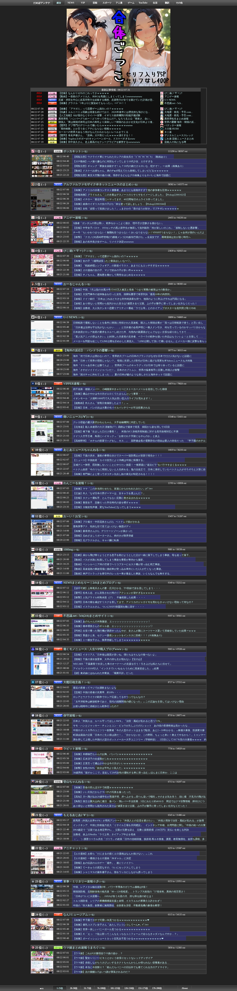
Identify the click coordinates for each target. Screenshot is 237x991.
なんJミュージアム (75, 914)
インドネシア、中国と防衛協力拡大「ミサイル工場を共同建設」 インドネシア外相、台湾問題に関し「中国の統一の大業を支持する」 (139, 827)
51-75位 (87, 988)
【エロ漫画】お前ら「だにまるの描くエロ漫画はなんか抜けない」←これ (113, 853)
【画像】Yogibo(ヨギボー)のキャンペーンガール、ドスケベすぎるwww (97, 139)
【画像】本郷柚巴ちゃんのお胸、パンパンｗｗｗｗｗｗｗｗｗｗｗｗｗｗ (113, 754)
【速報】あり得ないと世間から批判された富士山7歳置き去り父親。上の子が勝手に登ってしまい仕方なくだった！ (135, 303)
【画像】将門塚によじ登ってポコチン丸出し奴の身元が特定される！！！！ (114, 474)
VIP (83, 2)
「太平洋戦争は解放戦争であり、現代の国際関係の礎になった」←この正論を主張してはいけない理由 (128, 701)
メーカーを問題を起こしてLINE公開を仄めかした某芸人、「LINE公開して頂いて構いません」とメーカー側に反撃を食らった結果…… (140, 343)
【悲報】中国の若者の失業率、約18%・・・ (97, 692)
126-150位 (129, 988)
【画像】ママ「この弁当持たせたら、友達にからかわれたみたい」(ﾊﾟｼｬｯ (113, 488)
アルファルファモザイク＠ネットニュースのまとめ (97, 184)
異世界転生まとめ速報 (176, 118)
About (185, 988)
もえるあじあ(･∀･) (75, 815)
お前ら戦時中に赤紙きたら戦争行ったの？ (96, 706)
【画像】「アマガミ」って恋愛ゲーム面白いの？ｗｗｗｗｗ (91, 109)
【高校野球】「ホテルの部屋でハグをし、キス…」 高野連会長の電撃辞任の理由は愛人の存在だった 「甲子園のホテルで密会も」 (139, 442)
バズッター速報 (172, 125)
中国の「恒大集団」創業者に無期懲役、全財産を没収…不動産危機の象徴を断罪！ (117, 905)
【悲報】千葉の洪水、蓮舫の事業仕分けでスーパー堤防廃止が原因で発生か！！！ (117, 455)
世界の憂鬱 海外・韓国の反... (180, 122)
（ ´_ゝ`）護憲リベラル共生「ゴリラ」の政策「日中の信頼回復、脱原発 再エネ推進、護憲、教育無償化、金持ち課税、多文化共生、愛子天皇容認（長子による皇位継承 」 (139, 841)
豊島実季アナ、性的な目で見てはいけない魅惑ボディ (102, 526)
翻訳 (167, 2)
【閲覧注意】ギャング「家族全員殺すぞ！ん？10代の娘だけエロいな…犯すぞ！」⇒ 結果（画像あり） (129, 166)
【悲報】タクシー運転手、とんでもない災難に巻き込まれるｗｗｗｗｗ (111, 498)
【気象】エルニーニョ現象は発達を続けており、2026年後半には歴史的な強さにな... (104, 112)
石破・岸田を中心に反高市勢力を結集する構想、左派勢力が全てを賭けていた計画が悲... (106, 100)
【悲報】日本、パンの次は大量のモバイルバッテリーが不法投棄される (111, 407)
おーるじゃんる (73, 284)
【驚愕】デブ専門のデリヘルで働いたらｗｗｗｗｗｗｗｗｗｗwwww (96, 125)
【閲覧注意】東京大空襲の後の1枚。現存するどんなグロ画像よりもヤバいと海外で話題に (122, 175)
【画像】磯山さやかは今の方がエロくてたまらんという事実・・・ (109, 393)
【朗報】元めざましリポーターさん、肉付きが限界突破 (103, 535)
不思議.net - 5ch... (173, 103)
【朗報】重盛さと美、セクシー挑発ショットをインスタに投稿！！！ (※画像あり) (117, 635)
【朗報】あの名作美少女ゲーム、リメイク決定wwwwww (103, 241)
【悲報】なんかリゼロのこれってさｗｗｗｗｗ (84, 93)
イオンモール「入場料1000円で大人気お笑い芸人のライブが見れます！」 (113, 398)
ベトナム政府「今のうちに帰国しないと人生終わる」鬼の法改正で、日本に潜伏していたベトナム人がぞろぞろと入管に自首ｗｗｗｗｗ (139, 471)
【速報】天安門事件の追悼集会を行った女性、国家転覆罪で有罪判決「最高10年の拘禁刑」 (122, 294)
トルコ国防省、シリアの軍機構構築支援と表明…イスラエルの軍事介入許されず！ (117, 900)
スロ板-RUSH (171, 128)
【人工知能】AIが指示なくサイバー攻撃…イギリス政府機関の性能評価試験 (99, 115)
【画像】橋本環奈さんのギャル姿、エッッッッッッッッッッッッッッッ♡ (113, 626)
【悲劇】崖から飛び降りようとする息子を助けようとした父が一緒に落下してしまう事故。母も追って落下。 (132, 555)
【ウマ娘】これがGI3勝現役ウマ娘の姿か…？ (98, 953)
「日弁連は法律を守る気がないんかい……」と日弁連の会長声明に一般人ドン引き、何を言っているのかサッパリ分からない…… (139, 329)
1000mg (68, 549)
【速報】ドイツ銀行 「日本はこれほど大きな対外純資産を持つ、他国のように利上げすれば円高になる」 (130, 298)
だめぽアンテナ (41, 2)
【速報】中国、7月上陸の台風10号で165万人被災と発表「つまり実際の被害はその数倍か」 (122, 289)
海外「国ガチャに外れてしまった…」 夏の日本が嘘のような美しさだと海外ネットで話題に (122, 374)
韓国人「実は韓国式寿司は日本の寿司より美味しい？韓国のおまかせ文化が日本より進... (106, 122)
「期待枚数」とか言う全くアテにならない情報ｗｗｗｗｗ (90, 129)
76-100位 (101, 988)
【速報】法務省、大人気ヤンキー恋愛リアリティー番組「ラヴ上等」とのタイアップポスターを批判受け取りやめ (134, 308)
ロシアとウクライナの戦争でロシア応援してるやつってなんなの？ (109, 697)
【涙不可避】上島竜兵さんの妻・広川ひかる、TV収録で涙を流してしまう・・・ (117, 588)
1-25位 (60, 988)
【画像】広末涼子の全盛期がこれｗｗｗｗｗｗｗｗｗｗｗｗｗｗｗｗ (110, 758)
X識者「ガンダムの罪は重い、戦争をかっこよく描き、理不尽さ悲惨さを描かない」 (118, 223)
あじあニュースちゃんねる (81, 449)
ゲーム (131, 2)
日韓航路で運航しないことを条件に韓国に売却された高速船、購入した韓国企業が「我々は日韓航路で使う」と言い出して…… (138, 324)
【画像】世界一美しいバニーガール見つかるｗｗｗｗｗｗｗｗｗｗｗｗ (111, 929)
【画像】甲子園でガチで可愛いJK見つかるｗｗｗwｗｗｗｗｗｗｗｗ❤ (111, 920)
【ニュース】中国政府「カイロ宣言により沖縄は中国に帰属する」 (109, 460)
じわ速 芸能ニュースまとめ (179, 138)
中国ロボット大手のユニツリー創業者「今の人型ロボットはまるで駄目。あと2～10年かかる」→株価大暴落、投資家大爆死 (139, 732)
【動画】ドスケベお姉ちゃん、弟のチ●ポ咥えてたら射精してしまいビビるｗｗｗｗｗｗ (120, 170)
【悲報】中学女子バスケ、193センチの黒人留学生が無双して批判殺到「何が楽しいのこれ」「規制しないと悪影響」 (136, 227)
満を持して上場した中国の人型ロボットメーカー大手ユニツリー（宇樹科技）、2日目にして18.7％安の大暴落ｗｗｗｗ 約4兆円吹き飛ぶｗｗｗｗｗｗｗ (139, 741)
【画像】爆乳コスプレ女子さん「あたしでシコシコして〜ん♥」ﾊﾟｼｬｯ (110, 924)
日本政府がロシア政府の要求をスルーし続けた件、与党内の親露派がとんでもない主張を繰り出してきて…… (132, 332)
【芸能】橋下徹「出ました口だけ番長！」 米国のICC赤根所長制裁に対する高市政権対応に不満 (125, 431)
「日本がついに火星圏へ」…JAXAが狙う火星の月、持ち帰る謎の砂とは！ (113, 896)
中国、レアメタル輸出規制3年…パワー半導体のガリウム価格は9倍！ (110, 887)
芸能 (95, 2)
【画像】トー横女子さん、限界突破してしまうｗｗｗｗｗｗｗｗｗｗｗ (111, 640)
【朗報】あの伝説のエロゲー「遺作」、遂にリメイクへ (103, 863)
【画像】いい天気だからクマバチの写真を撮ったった (102, 792)
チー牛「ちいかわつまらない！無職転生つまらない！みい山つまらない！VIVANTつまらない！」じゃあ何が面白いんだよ (138, 232)
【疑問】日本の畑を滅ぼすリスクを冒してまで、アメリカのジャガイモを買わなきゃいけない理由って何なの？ (133, 602)
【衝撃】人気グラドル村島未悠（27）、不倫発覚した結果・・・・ (109, 597)
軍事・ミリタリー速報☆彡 (81, 881)
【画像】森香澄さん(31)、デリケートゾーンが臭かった (103, 531)
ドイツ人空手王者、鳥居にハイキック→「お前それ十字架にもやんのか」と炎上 (116, 436)
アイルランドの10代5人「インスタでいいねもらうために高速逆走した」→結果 (116, 668)
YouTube (143, 2)
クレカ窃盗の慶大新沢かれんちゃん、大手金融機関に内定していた (109, 422)
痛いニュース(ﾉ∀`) (75, 416)
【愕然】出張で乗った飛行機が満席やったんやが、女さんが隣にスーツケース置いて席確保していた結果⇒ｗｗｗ (134, 630)
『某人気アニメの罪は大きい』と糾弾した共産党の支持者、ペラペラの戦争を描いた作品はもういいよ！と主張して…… (138, 336)
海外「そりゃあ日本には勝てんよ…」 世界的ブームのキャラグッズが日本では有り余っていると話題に (128, 365)
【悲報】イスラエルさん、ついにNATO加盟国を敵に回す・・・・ (108, 606)
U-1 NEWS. (170, 99)
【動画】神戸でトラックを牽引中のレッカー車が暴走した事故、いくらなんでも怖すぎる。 (122, 573)
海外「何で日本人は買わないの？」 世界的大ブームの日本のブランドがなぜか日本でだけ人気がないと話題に (132, 356)
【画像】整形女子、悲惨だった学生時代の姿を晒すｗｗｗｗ (105, 502)
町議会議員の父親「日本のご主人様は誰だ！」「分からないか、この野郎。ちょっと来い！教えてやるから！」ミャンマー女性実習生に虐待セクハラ (139, 736)
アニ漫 (119, 2)
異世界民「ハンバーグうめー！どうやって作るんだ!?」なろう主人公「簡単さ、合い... (105, 119)
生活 (155, 2)
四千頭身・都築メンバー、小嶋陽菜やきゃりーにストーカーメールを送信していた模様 (120, 389)
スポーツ (107, 2)
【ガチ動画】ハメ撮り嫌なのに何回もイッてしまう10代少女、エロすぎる (113, 161)
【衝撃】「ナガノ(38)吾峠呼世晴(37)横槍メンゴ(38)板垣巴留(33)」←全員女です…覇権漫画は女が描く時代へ (132, 237)
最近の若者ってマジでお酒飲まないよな (94, 687)
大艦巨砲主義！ (73, 682)
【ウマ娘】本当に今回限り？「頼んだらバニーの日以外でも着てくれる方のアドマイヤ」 (121, 967)
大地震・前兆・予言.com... (178, 112)
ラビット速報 (72, 748)
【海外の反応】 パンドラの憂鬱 (85, 350)
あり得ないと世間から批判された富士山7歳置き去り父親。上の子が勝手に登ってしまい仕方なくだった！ (130, 806)
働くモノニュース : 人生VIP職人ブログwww (92, 649)
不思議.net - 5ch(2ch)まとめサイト (85, 615)
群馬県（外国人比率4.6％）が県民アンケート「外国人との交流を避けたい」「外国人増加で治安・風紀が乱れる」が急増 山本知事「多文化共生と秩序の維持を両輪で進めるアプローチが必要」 (139, 822)
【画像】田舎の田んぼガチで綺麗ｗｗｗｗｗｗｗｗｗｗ (103, 787)
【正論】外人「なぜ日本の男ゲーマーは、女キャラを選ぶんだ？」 (109, 493)
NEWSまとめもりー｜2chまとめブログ (89, 582)
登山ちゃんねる (73, 781)
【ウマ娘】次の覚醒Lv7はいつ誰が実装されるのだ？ (101, 971)
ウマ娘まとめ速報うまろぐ (81, 947)
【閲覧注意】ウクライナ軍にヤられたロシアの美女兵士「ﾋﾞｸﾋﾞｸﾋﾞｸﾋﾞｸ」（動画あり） (120, 156)
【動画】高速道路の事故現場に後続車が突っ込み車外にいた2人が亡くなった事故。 (118, 569)
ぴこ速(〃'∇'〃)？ (173, 93)
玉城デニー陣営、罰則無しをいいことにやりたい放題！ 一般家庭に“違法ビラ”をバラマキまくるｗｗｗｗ (130, 464)
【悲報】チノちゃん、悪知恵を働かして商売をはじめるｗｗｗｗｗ (109, 274)
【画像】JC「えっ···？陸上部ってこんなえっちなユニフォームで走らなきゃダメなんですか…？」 (126, 934)
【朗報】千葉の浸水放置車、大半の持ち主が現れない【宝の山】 (108, 659)
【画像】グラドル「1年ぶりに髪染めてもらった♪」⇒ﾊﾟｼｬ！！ (92, 103)
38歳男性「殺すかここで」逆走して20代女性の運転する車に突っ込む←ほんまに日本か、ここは (125, 772)
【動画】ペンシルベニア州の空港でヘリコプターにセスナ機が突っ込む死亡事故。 (117, 564)
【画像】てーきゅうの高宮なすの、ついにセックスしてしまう (107, 867)
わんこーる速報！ (75, 483)
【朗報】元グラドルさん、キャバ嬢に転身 (96, 540)
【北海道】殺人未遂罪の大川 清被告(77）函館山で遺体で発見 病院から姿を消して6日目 (121, 426)
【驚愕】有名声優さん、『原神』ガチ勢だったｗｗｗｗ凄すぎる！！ (96, 135)
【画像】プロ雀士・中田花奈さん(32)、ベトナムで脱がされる (106, 521)
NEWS (71, 2)
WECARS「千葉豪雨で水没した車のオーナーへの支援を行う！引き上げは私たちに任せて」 (122, 663)
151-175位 (143, 988)
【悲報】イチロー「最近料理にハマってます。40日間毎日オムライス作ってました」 (119, 199)
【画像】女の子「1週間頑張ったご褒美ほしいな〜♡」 (102, 261)
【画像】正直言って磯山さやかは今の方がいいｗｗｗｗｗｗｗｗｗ (109, 763)
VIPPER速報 (71, 383)
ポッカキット (72, 151)
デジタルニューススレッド (178, 135)
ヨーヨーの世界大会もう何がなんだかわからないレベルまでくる (93, 132)
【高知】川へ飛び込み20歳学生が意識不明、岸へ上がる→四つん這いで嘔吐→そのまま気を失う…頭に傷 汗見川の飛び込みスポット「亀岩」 (139, 798)
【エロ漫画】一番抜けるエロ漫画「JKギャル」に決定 (102, 858)
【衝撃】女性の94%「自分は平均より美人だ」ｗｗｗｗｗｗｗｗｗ (109, 768)
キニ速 (168, 132)
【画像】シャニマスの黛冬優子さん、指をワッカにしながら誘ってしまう (113, 872)
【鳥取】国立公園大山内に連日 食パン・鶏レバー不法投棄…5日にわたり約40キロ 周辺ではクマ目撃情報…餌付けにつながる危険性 (139, 803)
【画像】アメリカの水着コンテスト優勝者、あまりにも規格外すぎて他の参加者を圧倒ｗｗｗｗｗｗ (127, 190)
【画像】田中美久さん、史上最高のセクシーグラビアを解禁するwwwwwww (99, 142)
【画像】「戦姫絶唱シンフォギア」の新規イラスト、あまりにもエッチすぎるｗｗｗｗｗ (121, 265)
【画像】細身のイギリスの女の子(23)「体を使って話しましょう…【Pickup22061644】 (120, 204)
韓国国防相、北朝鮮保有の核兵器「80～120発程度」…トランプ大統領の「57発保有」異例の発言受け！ (129, 891)
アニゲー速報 (171, 96)
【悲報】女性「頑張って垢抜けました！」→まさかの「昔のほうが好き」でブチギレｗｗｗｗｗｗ (126, 208)
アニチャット (72, 848)
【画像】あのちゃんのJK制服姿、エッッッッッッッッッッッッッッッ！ (111, 621)
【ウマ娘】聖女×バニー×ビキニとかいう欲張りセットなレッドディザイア (113, 958)
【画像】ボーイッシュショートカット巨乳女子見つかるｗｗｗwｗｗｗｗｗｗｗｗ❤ (118, 938)
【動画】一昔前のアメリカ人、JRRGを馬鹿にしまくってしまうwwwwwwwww (100, 96)
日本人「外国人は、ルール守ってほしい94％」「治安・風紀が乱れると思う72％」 (118, 721)
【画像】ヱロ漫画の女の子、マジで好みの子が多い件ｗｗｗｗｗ (108, 270)
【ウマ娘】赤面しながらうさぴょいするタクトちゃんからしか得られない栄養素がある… (121, 962)
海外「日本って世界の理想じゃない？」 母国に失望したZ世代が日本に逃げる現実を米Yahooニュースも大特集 (132, 360)
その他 (179, 2)
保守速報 (69, 715)
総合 (59, 2)
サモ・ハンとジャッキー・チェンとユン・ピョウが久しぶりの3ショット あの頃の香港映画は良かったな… (131, 725)
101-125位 (115, 988)
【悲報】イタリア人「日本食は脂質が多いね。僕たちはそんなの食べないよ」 (115, 654)
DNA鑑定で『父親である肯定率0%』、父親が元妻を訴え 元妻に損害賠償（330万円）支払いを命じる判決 (131, 829)
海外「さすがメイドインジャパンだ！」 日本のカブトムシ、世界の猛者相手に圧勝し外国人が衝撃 (126, 370)
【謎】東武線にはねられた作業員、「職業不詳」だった (103, 673)
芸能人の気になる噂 (175, 142)
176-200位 (157, 988)
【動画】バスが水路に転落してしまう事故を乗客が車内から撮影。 (109, 559)
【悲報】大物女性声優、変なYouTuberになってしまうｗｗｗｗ (107, 507)
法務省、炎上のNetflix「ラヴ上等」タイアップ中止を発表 (104, 834)
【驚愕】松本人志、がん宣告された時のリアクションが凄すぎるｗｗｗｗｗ (114, 592)
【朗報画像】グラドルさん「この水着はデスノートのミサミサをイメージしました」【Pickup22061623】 (130, 194)
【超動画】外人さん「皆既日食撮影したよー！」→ (100, 403)
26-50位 (73, 988)
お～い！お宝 (72, 516)
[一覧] (84, 152)
